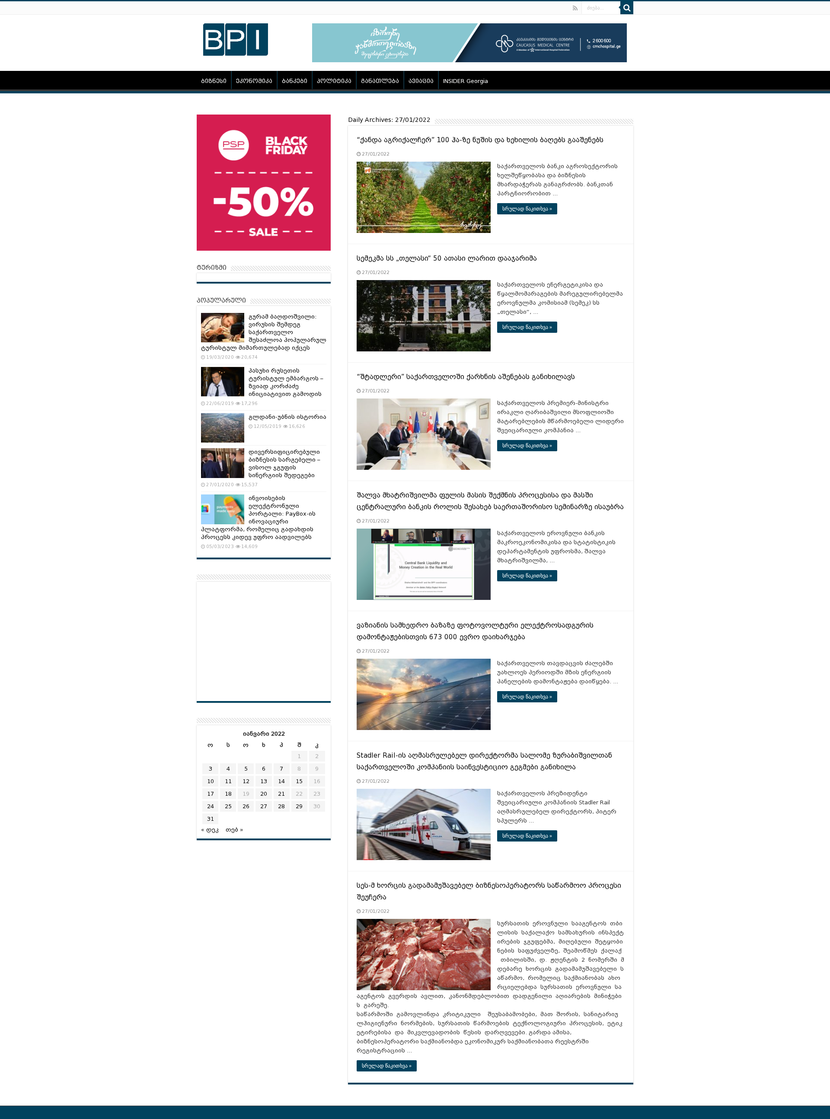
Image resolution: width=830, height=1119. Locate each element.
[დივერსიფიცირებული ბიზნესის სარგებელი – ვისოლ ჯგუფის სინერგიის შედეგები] (222, 463)
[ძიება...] (626, 7)
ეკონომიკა (254, 81)
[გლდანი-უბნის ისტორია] (222, 428)
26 (246, 806)
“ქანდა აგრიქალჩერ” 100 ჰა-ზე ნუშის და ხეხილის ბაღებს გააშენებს (480, 140)
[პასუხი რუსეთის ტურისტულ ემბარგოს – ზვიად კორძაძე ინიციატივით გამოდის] (222, 381)
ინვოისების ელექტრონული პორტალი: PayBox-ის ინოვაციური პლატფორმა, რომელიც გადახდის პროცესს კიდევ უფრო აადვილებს (258, 517)
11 (228, 781)
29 (299, 806)
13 (263, 781)
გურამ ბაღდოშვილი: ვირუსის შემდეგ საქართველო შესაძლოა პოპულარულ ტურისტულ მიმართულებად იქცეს (263, 332)
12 (246, 781)
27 (263, 806)
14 (281, 781)
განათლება (380, 81)
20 (263, 793)
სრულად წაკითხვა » (527, 209)
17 (210, 793)
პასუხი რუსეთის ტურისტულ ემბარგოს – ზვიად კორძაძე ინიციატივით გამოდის (286, 382)
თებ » (234, 829)
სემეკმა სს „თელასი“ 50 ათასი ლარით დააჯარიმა (447, 258)
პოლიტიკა (334, 81)
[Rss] (575, 8)
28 (281, 806)
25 (228, 806)
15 (299, 781)
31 (210, 819)
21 (281, 793)
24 (210, 806)
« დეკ (210, 829)
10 (210, 781)
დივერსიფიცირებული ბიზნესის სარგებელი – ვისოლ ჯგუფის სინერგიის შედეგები (284, 463)
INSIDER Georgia (465, 81)
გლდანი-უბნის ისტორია (287, 417)
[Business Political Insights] (235, 38)
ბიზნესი (214, 81)
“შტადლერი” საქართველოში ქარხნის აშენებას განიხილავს (466, 377)
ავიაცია (421, 81)
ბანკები (294, 81)
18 (228, 793)
